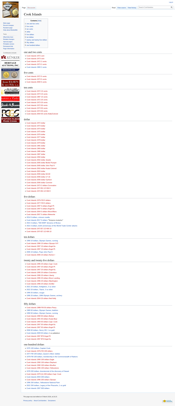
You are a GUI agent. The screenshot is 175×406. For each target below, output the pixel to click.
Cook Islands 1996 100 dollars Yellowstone (43, 368)
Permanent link (8, 46)
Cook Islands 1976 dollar (36, 134)
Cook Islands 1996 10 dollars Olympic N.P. (42, 243)
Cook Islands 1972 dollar (36, 123)
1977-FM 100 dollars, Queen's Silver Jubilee (43, 354)
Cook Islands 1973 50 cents (37, 108)
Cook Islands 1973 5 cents (37, 79)
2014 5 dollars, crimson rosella (38, 217)
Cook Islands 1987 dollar (36, 154)
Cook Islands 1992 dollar (36, 157)
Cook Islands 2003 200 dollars (38, 377)
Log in (171, 2)
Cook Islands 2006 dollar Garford (39, 180)
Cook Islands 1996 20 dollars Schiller (40, 284)
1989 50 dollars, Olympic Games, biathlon (42, 310)
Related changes (8, 39)
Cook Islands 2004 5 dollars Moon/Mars (42, 211)
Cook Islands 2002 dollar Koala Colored (41, 168)
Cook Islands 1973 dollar (36, 126)
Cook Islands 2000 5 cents (37, 82)
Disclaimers (52, 400)
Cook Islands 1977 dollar (36, 137)
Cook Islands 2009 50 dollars (37, 333)
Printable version (8, 44)
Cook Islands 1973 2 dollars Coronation (41, 185)
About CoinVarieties (40, 400)
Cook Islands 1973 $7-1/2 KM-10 (39, 229)
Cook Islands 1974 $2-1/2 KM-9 (38, 191)
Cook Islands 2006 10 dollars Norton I (41, 255)
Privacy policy (27, 400)
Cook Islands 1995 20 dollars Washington (42, 281)
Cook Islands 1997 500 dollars (38, 388)
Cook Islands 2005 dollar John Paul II (41, 165)
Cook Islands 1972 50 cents (37, 105)
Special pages (7, 42)
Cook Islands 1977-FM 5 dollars (39, 203)
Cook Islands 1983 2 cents (37, 67)
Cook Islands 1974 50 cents (37, 111)
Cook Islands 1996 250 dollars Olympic (41, 380)
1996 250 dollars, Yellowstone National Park (43, 382)
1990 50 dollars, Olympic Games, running (42, 313)
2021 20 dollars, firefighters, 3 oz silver (41, 287)
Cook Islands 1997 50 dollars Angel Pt (41, 327)
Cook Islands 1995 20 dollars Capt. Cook (42, 264)
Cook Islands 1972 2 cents (37, 61)
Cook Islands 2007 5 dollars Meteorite (41, 214)
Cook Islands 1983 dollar (36, 148)
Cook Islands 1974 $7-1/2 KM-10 (39, 231)
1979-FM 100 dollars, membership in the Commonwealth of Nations (52, 357)
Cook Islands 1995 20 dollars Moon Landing (43, 278)
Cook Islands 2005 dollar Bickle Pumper (42, 163)
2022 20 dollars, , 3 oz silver (40, 289)
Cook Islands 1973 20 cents (37, 102)
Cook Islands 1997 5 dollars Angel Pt (40, 206)
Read (113, 8)
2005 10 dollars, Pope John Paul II (39, 252)
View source (121, 8)
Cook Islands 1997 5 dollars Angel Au (41, 209)
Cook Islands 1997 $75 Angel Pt (39, 336)
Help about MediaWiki (10, 30)
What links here (8, 37)
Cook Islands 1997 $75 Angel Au (39, 339)
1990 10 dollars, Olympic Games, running (42, 241)
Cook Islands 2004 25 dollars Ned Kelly (41, 298)
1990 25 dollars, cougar (35, 293)
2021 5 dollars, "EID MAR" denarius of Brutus (44, 223)
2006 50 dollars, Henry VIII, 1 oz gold (41, 330)
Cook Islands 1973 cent (35, 58)
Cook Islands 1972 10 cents (37, 91)
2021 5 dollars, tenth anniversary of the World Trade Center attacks (52, 226)
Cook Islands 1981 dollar (36, 146)
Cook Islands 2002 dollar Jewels (39, 160)
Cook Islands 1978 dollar (36, 140)
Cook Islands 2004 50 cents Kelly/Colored (42, 114)
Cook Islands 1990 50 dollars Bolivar (40, 316)
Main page (6, 23)
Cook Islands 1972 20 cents (37, 100)
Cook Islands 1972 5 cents (37, 76)
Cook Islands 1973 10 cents (37, 94)
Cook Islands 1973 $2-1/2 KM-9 (38, 188)
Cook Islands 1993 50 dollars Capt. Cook (42, 322)
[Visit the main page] (10, 9)
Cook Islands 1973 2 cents (37, 64)
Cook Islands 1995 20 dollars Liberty (40, 275)
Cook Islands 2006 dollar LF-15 (38, 177)
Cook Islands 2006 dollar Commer (39, 183)
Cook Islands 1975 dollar (36, 131)
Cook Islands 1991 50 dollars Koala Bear (42, 319)
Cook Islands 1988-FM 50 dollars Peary (41, 307)
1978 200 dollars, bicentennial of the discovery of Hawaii (48, 371)
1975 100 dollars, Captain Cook (38, 348)
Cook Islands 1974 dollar (36, 129)
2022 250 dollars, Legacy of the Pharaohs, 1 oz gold (46, 385)
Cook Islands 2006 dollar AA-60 (38, 174)
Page (24, 8)
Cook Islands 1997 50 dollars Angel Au (41, 324)
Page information (8, 48)
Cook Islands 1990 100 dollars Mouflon (41, 365)
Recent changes (8, 25)
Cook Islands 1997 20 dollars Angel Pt (41, 267)
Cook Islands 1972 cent (35, 56)
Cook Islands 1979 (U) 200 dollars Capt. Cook (44, 374)
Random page (7, 28)
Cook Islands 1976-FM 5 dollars (39, 200)
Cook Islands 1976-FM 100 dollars (39, 351)
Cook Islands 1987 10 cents (37, 97)
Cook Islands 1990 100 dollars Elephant (42, 362)
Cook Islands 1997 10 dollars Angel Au (41, 246)
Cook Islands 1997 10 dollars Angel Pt (41, 249)
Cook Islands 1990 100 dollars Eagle (40, 359)
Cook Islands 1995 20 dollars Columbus (42, 272)
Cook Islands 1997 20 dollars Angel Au (41, 270)
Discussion (31, 8)
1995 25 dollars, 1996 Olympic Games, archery (44, 295)
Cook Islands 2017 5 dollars (37, 220)
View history (132, 8)
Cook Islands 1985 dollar (36, 151)
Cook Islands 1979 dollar (36, 143)
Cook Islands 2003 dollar (36, 171)
